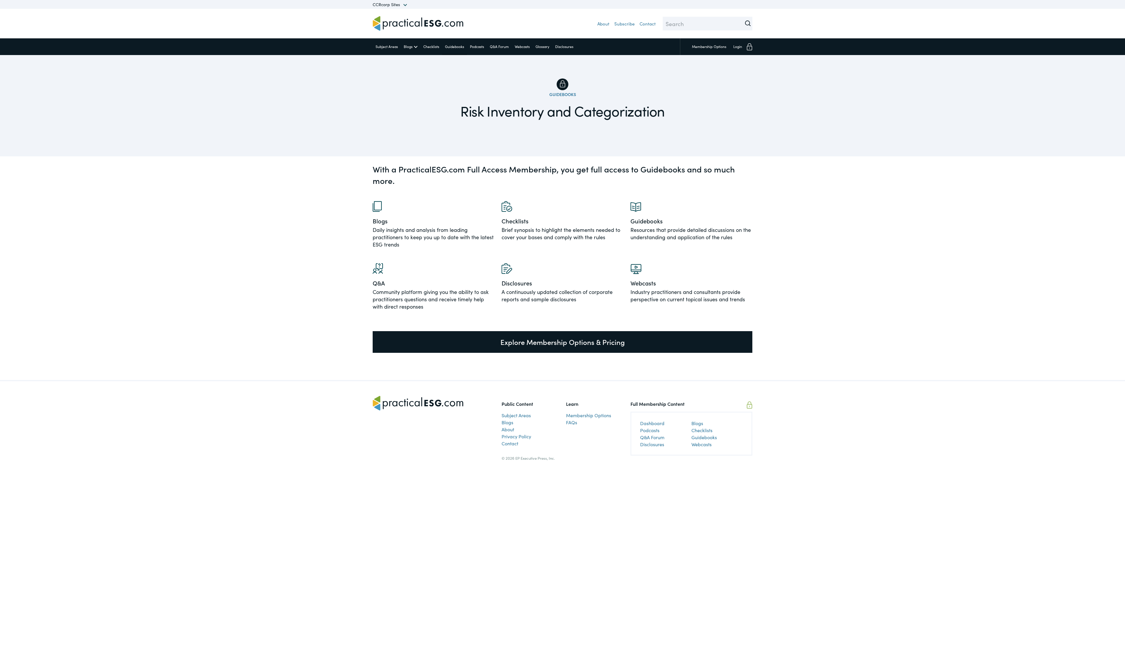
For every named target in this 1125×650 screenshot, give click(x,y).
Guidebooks (454, 46)
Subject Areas (387, 46)
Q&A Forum (499, 46)
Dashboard (652, 423)
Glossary (542, 46)
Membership (709, 46)
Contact (648, 23)
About (603, 23)
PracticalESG (418, 23)
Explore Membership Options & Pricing (562, 342)
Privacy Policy (516, 436)
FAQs (571, 422)
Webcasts (522, 46)
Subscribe (624, 23)
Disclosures (564, 46)
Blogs (408, 46)
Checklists (431, 46)
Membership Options (588, 415)
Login (737, 46)
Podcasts (477, 46)
